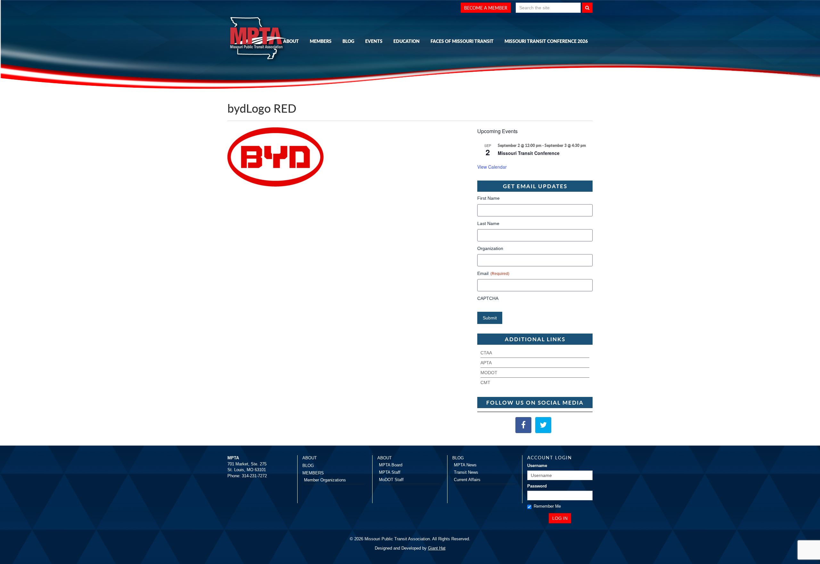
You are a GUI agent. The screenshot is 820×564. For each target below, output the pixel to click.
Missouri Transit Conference (529, 153)
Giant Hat (437, 548)
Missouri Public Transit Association (259, 39)
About (291, 41)
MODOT (488, 372)
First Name (488, 198)
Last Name (488, 223)
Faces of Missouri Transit (462, 41)
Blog (348, 41)
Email (493, 273)
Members (321, 41)
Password (537, 486)
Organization (490, 248)
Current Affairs (467, 479)
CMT (485, 382)
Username (537, 465)
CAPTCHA (487, 298)
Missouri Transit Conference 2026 (546, 41)
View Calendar (492, 167)
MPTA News (465, 465)
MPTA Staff (389, 472)
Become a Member (485, 7)
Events (373, 41)
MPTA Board (390, 465)
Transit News (466, 472)
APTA (486, 362)
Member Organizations (325, 480)
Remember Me (547, 506)
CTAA (486, 352)
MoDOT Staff (391, 479)
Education (406, 41)
